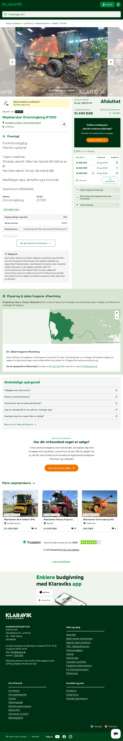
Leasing (69, 654)
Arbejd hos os (72, 694)
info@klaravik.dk (89, 366)
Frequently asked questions (79, 665)
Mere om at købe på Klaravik (18, 424)
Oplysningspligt (15, 702)
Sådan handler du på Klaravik (79, 638)
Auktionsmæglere (74, 650)
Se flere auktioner (22, 104)
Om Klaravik (14, 690)
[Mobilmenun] (118, 4)
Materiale (35, 737)
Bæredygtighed (15, 717)
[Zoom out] (117, 317)
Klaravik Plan (14, 710)
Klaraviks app (72, 658)
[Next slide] (111, 62)
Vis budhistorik (110, 180)
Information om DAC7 (18, 714)
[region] (61, 326)
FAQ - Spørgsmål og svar (77, 646)
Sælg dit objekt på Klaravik (78, 642)
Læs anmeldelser (61, 561)
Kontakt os (71, 690)
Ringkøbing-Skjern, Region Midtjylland (23, 123)
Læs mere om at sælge (59, 468)
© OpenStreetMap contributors (106, 342)
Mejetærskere (42, 23)
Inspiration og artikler (76, 662)
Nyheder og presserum (77, 698)
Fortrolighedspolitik (17, 694)
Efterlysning (72, 673)
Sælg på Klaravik (95, 140)
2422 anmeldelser (70, 549)
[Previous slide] (12, 62)
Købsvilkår (71, 634)
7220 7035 (56, 366)
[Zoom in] (117, 313)
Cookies (12, 698)
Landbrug (28, 23)
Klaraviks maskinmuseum (19, 706)
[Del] (64, 124)
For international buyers (77, 669)
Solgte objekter (13, 23)
